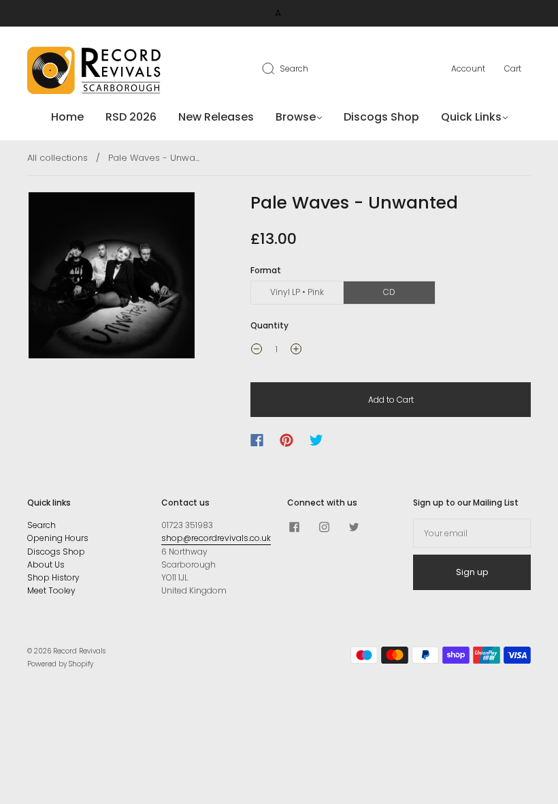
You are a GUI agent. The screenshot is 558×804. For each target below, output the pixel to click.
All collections (57, 157)
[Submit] (277, 68)
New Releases (216, 117)
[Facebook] (257, 440)
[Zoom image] (111, 278)
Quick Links (471, 117)
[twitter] (354, 527)
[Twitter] (316, 440)
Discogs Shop (381, 117)
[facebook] (294, 527)
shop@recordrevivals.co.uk (216, 538)
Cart (512, 68)
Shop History (53, 577)
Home (67, 117)
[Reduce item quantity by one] (257, 351)
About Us (46, 564)
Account (468, 68)
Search (294, 68)
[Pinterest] (286, 440)
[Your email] (472, 533)
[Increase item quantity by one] (296, 351)
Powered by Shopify (60, 664)
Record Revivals (79, 651)
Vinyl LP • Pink (297, 292)
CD (389, 292)
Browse (296, 117)
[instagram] (324, 527)
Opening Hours (57, 538)
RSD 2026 (131, 117)
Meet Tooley (51, 590)
